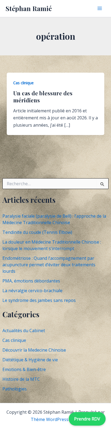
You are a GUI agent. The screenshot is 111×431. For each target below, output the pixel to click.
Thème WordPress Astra (55, 419)
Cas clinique (14, 340)
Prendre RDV (87, 419)
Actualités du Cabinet (23, 331)
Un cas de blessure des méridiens (42, 96)
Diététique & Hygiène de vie (30, 360)
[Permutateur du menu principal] (100, 8)
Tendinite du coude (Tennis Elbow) (37, 232)
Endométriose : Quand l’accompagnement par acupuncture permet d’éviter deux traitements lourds (48, 264)
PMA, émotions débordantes (31, 281)
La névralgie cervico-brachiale (32, 291)
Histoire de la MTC (21, 379)
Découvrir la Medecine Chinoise (34, 350)
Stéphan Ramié (29, 8)
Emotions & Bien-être (24, 369)
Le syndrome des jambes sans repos (39, 300)
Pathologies (14, 389)
